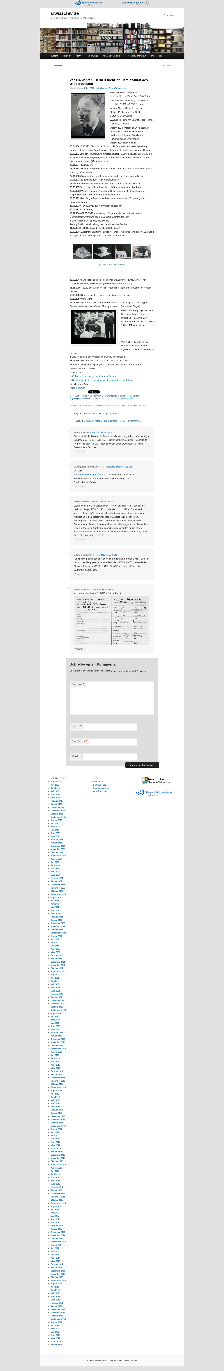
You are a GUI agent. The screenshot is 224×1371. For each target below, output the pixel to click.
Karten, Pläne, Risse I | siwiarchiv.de (102, 413)
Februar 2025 (57, 839)
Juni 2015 (55, 1213)
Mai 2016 (55, 1177)
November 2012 (58, 1312)
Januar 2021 (56, 997)
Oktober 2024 (57, 852)
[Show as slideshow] (111, 264)
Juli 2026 (55, 785)
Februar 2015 (57, 1226)
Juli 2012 (55, 1325)
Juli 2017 (55, 1132)
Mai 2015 (55, 1216)
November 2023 (58, 888)
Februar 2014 (57, 1264)
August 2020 (56, 1013)
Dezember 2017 (58, 1116)
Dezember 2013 (58, 1271)
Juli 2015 (55, 1209)
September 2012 (58, 1319)
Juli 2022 (55, 939)
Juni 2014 (55, 1251)
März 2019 (55, 1068)
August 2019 (56, 1052)
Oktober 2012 (57, 1316)
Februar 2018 (57, 1110)
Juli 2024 (55, 862)
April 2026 (55, 794)
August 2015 (56, 1206)
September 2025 (58, 817)
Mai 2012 (55, 1332)
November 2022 (58, 926)
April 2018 (55, 1103)
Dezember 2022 (58, 923)
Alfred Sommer (77, 387)
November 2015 (58, 1197)
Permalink (128, 399)
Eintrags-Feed (99, 785)
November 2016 (58, 1158)
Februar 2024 (57, 878)
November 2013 (58, 1274)
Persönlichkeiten (131, 396)
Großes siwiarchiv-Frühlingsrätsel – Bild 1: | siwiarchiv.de (112, 421)
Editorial (55, 56)
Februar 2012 (57, 1341)
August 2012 (56, 1322)
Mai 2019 (55, 1061)
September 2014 (58, 1242)
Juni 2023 (55, 904)
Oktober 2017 (57, 1123)
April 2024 (55, 872)
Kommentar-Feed (101, 788)
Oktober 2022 (57, 929)
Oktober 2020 (57, 1007)
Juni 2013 (55, 1290)
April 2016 (55, 1181)
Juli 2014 (55, 1248)
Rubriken (67, 56)
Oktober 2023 (57, 891)
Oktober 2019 (57, 1045)
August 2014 (56, 1245)
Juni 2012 (55, 1329)
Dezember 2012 (58, 1309)
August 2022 (56, 936)
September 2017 (58, 1126)
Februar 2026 (57, 801)
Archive (79, 56)
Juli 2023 (55, 901)
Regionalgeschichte (78, 399)
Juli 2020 (55, 1016)
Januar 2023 (56, 920)
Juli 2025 (55, 823)
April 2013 (55, 1296)
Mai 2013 (55, 1293)
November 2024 (58, 849)
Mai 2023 (55, 907)
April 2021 (55, 988)
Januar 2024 (56, 881)
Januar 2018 (56, 1113)
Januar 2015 (56, 1229)
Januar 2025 (56, 843)
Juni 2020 (55, 1020)
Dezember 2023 (58, 885)
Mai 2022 (55, 946)
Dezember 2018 (58, 1078)
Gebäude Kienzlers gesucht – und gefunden (94, 376)
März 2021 (55, 991)
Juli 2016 (55, 1171)
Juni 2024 (55, 865)
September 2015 (58, 1203)
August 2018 (56, 1090)
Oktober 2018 (57, 1084)
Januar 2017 (56, 1152)
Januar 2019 (56, 1074)
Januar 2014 (56, 1267)
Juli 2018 (55, 1094)
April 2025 (55, 833)
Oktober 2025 (57, 814)
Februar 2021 (57, 994)
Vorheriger (56, 66)
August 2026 (56, 782)
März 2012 (55, 1338)
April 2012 (55, 1335)
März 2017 (55, 1145)
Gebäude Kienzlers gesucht (87, 474)
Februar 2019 (57, 1071)
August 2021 (56, 975)
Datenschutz (156, 56)
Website (75, 756)
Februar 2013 (57, 1303)
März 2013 (55, 1300)
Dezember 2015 (58, 1193)
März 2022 (55, 952)
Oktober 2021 (57, 968)
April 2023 (55, 910)
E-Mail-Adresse (79, 741)
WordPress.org (100, 791)
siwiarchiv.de (65, 13)
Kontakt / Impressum (137, 56)
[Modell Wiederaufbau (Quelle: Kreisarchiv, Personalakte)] (82, 251)
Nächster (168, 66)
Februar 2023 (57, 917)
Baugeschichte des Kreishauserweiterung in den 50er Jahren (102, 380)
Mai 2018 (55, 1100)
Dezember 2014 (58, 1232)
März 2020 (55, 1029)
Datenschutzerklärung (97, 1360)
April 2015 (55, 1219)
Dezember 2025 (58, 807)
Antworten (80, 451)
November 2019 (58, 1042)
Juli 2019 (55, 1055)
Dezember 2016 (58, 1155)
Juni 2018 (55, 1097)
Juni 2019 (55, 1058)
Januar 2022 (56, 958)
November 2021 (58, 965)
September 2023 (58, 894)
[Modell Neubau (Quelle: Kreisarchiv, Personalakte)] (102, 251)
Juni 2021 (55, 981)
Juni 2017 (55, 1135)
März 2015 (55, 1222)
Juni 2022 (55, 942)
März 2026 (55, 798)
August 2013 (56, 1283)
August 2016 (56, 1168)
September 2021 (58, 971)
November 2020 (58, 1004)
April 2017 (55, 1142)
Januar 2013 (56, 1306)
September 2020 (58, 1010)
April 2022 (55, 949)
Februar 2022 (57, 955)
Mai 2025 (55, 830)
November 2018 (58, 1081)
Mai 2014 (55, 1255)
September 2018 (58, 1087)
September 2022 (58, 933)
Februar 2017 (57, 1148)
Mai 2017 (55, 1139)
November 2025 (58, 810)
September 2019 (58, 1049)
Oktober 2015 (57, 1200)
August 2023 (56, 897)
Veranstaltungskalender (113, 56)
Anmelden (98, 782)
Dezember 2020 (58, 1000)
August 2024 (56, 859)
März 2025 (55, 836)
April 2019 (55, 1065)
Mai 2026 (55, 791)
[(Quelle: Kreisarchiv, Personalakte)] (141, 251)
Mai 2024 (55, 868)
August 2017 (56, 1129)
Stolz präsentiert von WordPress (123, 1360)
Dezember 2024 (58, 846)
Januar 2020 (56, 1036)
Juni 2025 (55, 826)
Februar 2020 (57, 1032)
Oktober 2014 (57, 1238)
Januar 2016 (56, 1190)
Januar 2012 (56, 1345)
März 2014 (55, 1261)
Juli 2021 (55, 978)
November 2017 (58, 1119)
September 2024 (58, 855)
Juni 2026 (55, 788)
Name (76, 726)
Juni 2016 (55, 1174)
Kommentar (78, 684)
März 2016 (55, 1184)
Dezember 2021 (58, 962)
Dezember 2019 (58, 1039)
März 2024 (55, 875)
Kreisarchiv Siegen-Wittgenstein (112, 88)
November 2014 (58, 1235)
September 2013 (58, 1280)
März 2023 (55, 913)
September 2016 (58, 1164)
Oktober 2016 (57, 1161)
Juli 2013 (55, 1287)
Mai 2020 (55, 1023)
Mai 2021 (55, 984)
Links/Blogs (92, 56)
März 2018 (55, 1106)
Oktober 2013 (57, 1277)
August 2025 (56, 820)
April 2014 (55, 1258)
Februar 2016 (57, 1187)
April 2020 (55, 1026)
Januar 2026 (56, 804)
